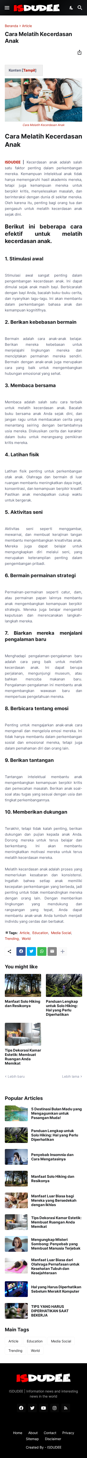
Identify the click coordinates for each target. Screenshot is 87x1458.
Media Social (61, 933)
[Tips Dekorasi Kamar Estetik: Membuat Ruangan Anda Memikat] (23, 1034)
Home (17, 1433)
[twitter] (32, 1408)
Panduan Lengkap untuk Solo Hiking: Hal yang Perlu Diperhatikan (62, 1008)
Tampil (29, 70)
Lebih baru (16, 1076)
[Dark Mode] (71, 8)
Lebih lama (70, 1076)
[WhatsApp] (41, 951)
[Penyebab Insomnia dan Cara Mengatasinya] (16, 1157)
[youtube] (43, 1408)
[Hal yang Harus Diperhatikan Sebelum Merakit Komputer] (16, 1289)
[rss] (65, 1408)
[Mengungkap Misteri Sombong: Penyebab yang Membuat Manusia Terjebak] (16, 1244)
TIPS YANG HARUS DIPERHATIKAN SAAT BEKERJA (50, 1311)
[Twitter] (31, 951)
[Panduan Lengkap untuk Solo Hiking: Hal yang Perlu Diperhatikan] (64, 985)
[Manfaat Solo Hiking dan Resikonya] (23, 985)
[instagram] (54, 1408)
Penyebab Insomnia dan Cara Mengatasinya (52, 1157)
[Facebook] (21, 951)
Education (40, 933)
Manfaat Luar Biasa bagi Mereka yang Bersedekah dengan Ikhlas (53, 1200)
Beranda (11, 26)
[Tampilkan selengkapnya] (62, 951)
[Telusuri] (80, 8)
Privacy (68, 1433)
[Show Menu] (6, 8)
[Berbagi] (78, 52)
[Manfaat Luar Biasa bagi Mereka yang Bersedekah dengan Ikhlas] (16, 1200)
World (26, 938)
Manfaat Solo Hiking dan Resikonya (22, 1003)
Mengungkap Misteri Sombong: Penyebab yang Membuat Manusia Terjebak (55, 1244)
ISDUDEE (13, 162)
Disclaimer (53, 1439)
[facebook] (21, 1408)
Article (27, 26)
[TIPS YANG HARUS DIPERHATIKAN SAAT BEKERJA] (16, 1311)
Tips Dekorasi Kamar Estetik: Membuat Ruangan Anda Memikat (23, 1057)
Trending (12, 938)
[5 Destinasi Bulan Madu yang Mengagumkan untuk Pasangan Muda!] (16, 1113)
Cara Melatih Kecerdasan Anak (43, 125)
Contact (50, 1433)
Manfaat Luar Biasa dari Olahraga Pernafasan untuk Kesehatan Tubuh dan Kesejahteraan (55, 1266)
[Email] (52, 951)
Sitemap (32, 1439)
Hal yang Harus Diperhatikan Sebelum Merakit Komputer (56, 1289)
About (33, 1433)
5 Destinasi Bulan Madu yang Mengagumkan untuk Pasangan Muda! (56, 1113)
